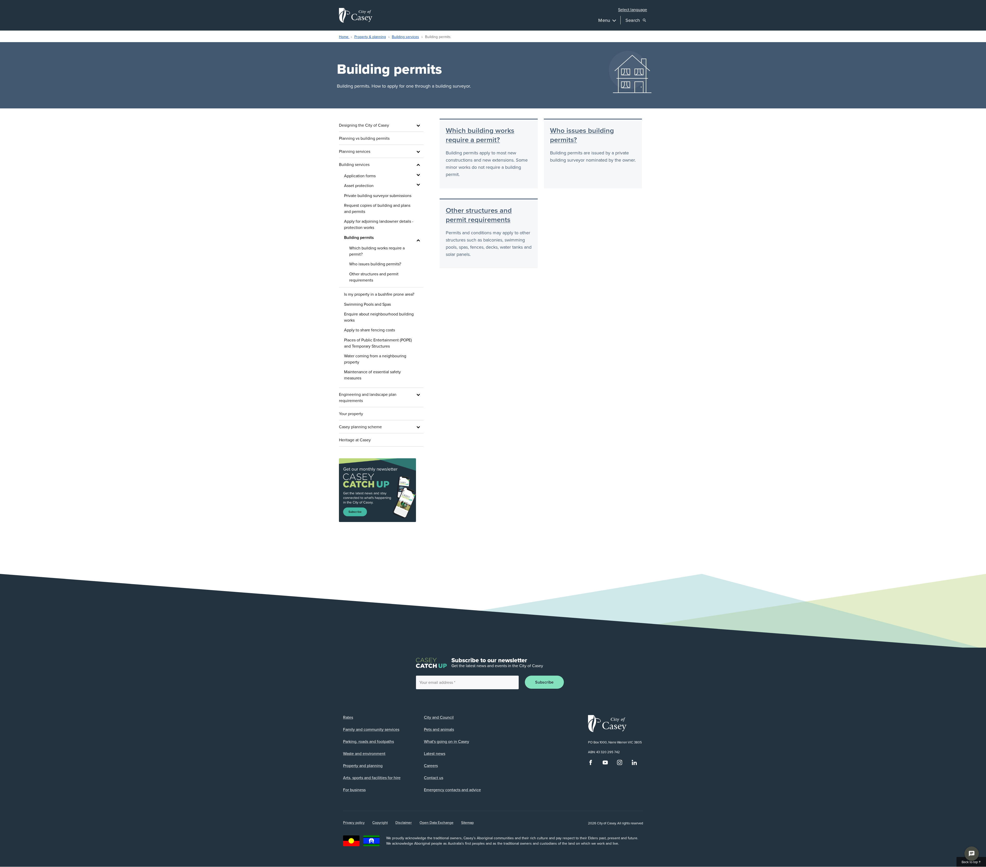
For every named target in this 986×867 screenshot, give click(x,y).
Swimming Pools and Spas (367, 304)
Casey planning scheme (360, 427)
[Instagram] (619, 763)
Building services (405, 36)
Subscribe (544, 682)
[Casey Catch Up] (381, 490)
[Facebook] (590, 763)
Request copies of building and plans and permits (377, 208)
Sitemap (467, 822)
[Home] (355, 15)
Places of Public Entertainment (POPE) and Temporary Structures (378, 343)
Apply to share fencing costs (369, 330)
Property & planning (370, 36)
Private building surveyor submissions (377, 195)
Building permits (359, 237)
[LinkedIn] (634, 763)
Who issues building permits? (375, 264)
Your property (351, 413)
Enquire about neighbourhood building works (379, 317)
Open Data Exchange (436, 822)
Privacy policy (354, 822)
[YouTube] (605, 763)
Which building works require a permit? (377, 251)
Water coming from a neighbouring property (375, 359)
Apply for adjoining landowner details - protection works (378, 224)
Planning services (354, 151)
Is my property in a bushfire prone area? (379, 294)
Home (344, 36)
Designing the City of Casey (364, 125)
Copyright (380, 822)
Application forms (360, 176)
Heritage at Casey (355, 440)
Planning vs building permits (364, 138)
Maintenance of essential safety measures (372, 375)
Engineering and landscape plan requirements (367, 397)
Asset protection (359, 185)
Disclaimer (403, 822)
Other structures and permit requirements (374, 277)
